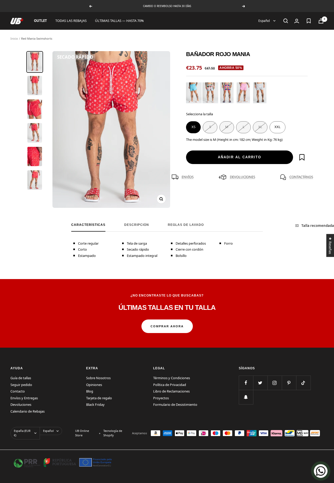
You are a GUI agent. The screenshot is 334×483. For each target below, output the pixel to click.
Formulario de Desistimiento (175, 404)
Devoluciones (20, 404)
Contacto (17, 391)
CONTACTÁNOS (301, 176)
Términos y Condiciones (171, 378)
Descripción (136, 225)
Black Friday (95, 404)
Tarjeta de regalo (99, 398)
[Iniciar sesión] (296, 21)
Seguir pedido (21, 384)
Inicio (14, 38)
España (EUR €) (22, 433)
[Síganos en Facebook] (246, 383)
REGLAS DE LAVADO (186, 225)
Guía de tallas (20, 378)
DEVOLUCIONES (242, 176)
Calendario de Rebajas (27, 411)
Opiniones (94, 384)
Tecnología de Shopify (112, 433)
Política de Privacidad (169, 384)
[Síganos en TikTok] (303, 383)
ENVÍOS (188, 176)
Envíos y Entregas (24, 398)
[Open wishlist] (309, 21)
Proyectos (161, 398)
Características (88, 225)
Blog (89, 391)
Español (264, 21)
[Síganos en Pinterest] (289, 383)
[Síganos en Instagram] (274, 383)
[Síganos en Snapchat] (246, 397)
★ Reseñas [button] (330, 245)
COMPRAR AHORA (167, 326)
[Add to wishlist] (302, 157)
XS (193, 126)
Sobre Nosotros (98, 378)
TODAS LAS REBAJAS (71, 20)
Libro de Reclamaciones (171, 391)
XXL (278, 126)
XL (260, 126)
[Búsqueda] (285, 21)
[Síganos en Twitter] (260, 383)
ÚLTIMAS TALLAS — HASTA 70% (119, 20)
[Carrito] (321, 21)
